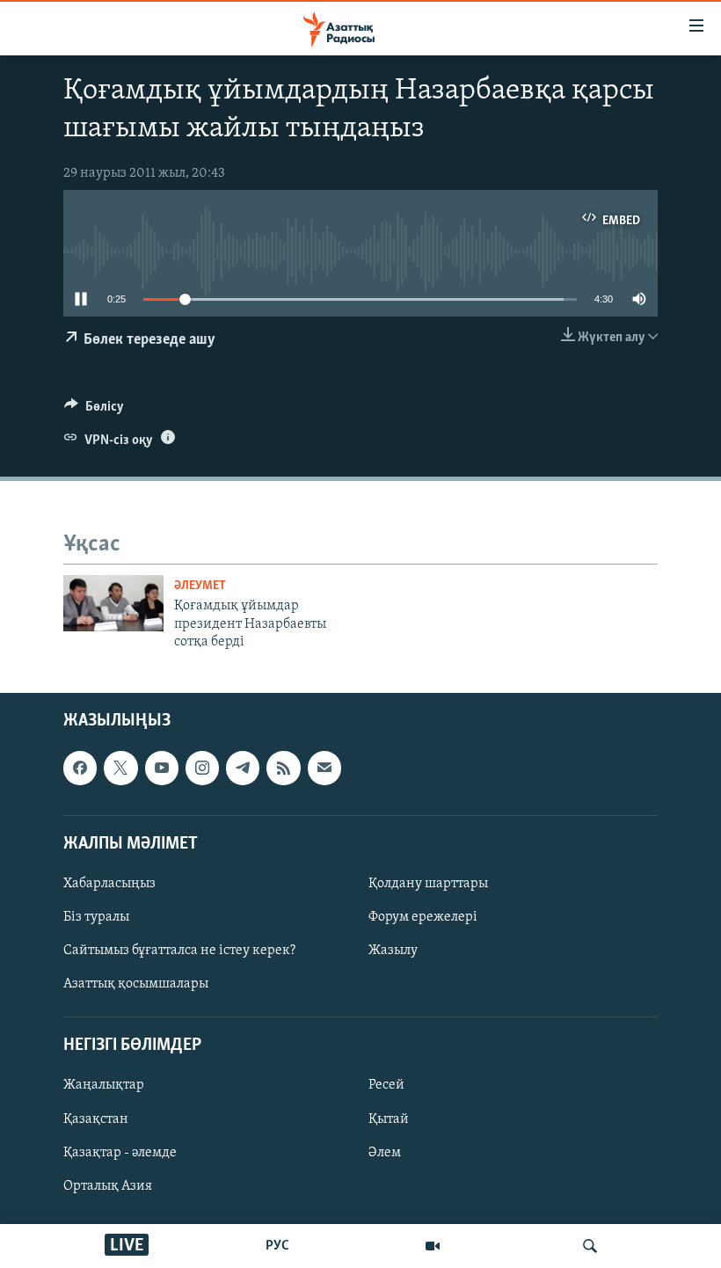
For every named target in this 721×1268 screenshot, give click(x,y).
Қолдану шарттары (428, 884)
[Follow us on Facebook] (80, 767)
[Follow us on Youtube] (161, 767)
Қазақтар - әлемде (120, 1152)
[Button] (94, 410)
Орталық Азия (107, 1185)
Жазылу (393, 951)
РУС (277, 1246)
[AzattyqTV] (432, 1246)
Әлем (384, 1152)
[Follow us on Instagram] (202, 767)
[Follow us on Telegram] (242, 767)
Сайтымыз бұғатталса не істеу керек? (179, 951)
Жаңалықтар (103, 1085)
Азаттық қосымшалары (135, 984)
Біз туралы (96, 917)
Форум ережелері (422, 917)
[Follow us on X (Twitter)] (120, 767)
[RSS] (283, 767)
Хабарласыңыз (109, 884)
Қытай (388, 1118)
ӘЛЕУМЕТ (200, 586)
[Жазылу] (324, 767)
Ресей (386, 1085)
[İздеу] (590, 1246)
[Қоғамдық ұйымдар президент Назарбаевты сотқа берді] (113, 603)
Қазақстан (95, 1118)
